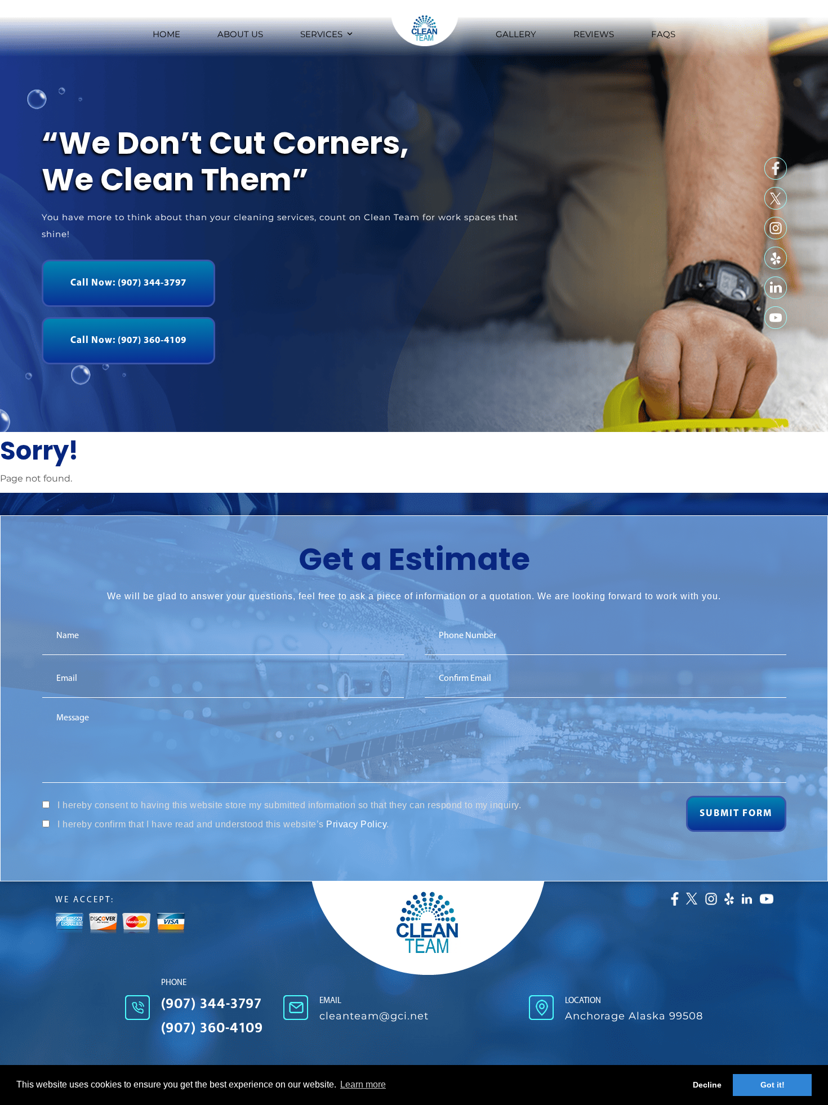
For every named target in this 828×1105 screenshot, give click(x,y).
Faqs (663, 34)
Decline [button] (707, 1084)
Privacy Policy (356, 824)
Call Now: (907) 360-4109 (128, 340)
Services (321, 34)
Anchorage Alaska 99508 (634, 1016)
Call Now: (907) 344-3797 (128, 283)
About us (240, 34)
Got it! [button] (772, 1084)
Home (166, 34)
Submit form (736, 813)
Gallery (516, 34)
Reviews (593, 34)
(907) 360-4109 (212, 1028)
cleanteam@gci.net (374, 1016)
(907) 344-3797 (211, 1004)
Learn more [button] (363, 1084)
